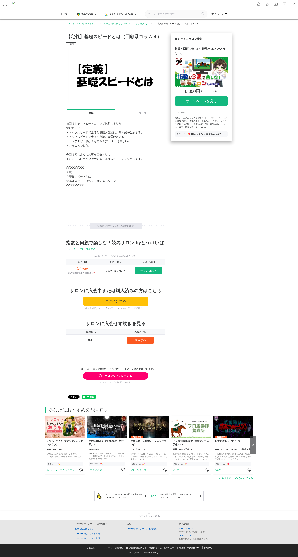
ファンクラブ (139, 470)
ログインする (115, 301)
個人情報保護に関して (136, 547)
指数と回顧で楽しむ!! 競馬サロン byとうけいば (125, 23)
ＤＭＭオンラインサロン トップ (81, 23)
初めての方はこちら (84, 529)
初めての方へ (88, 14)
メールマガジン (186, 528)
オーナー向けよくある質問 (87, 538)
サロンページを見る (201, 101)
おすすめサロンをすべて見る (237, 478)
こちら (94, 273)
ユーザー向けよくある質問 (87, 533)
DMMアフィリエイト (188, 535)
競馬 (176, 470)
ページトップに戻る (149, 515)
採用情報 (208, 547)
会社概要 (90, 547)
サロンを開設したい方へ (122, 14)
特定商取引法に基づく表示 (161, 547)
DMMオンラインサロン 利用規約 (142, 529)
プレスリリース (104, 547)
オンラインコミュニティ (61, 470)
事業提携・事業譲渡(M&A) (189, 547)
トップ (64, 14)
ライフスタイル (98, 469)
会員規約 (119, 547)
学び (218, 470)
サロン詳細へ (148, 270)
